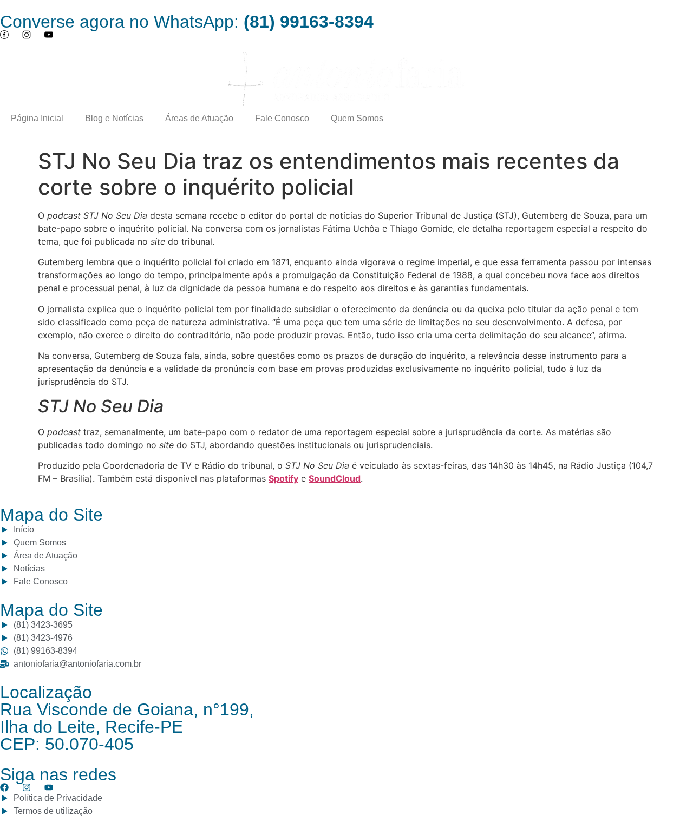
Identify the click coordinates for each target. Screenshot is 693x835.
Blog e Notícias (114, 118)
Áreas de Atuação (199, 118)
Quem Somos (357, 118)
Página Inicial (37, 118)
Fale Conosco (282, 118)
